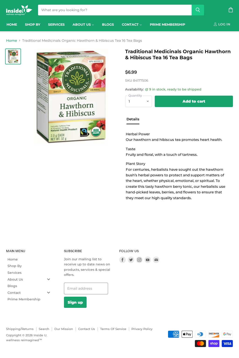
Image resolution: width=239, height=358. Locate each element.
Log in (223, 24)
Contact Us (86, 329)
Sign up (75, 302)
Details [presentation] (133, 119)
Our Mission (63, 329)
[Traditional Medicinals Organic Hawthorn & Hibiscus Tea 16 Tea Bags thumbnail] (13, 56)
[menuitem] (12, 24)
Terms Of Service (113, 329)
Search (44, 329)
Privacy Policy (141, 329)
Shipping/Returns (20, 329)
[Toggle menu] (49, 279)
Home (11, 40)
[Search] (198, 10)
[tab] (135, 120)
